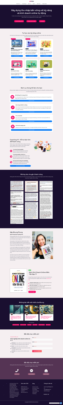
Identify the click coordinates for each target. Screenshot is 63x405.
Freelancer (29, 324)
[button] (20, 4)
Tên (34, 337)
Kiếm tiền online (35, 386)
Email (34, 341)
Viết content (48, 324)
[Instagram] (46, 394)
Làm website (35, 324)
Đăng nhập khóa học (25, 388)
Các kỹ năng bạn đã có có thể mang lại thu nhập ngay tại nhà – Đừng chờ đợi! (46, 317)
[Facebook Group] (45, 394)
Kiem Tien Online (23, 324)
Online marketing (41, 324)
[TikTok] (47, 394)
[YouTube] (48, 394)
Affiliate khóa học (24, 386)
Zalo (34, 346)
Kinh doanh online (35, 388)
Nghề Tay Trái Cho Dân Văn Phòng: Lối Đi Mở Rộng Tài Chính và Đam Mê (31, 317)
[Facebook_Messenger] (61, 403)
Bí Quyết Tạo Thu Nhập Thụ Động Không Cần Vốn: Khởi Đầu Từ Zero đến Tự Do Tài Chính (16, 318)
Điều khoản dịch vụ (24, 392)
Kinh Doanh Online (16, 324)
